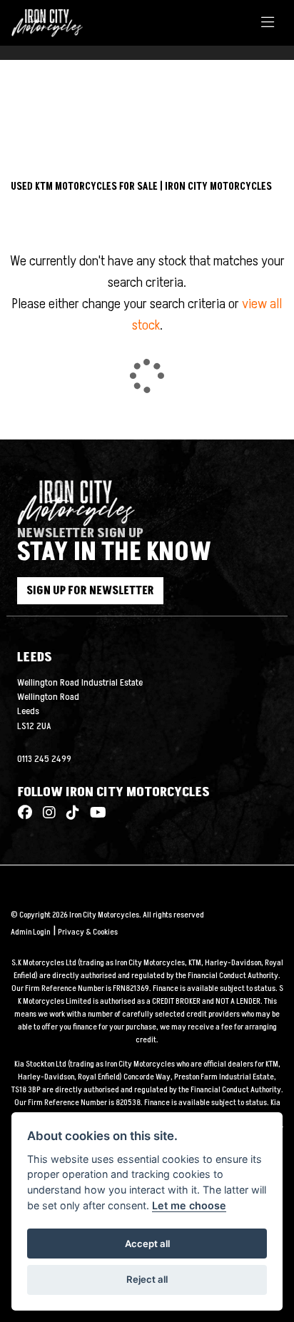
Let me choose (189, 1205)
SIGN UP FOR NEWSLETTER (90, 591)
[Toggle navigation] (268, 23)
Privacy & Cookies (88, 932)
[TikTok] (69, 813)
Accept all (147, 1243)
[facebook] (25, 813)
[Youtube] (94, 813)
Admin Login (30, 932)
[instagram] (45, 813)
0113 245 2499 (44, 759)
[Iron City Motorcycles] (52, 22)
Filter (240, 101)
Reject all (147, 1279)
